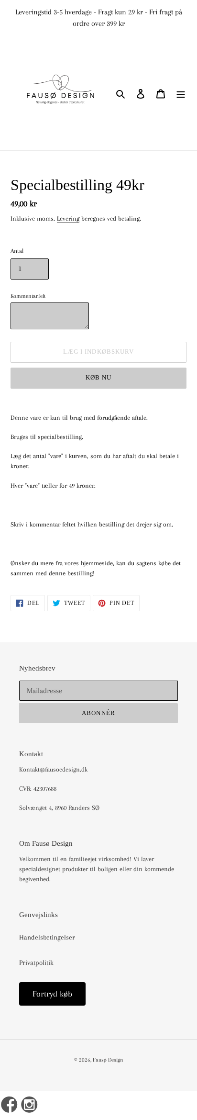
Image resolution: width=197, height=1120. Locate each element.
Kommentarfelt (28, 295)
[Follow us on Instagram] (30, 1105)
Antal (17, 250)
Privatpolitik (36, 962)
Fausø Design (108, 1060)
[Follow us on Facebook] (9, 1105)
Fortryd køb (52, 993)
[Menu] (181, 93)
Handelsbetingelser (47, 937)
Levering (68, 218)
